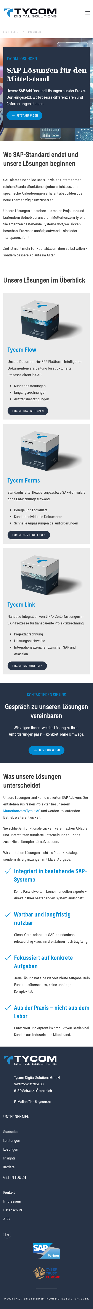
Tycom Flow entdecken (28, 411)
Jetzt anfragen (27, 115)
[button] (87, 13)
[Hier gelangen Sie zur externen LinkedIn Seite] (7, 1235)
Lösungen (10, 1149)
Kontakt (9, 1192)
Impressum (12, 1201)
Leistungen (11, 1140)
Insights (9, 1158)
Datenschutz (12, 1209)
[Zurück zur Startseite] (30, 13)
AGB (6, 1218)
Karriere (9, 1166)
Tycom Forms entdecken (29, 535)
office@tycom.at (38, 1101)
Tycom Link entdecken (27, 666)
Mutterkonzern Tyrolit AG (21, 810)
